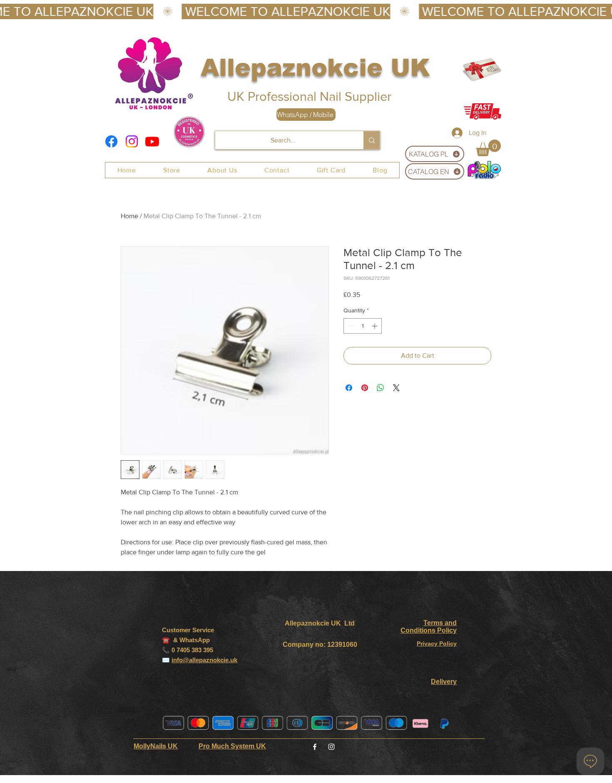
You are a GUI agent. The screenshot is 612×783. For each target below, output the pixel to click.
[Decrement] (350, 326)
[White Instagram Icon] (331, 747)
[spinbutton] (362, 326)
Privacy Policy (437, 643)
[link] (488, 148)
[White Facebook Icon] (315, 747)
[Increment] (375, 326)
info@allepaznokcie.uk (204, 659)
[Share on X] (396, 388)
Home (129, 215)
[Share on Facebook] (349, 388)
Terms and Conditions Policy (429, 626)
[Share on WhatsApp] (381, 388)
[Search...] (371, 140)
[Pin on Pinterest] (365, 388)
